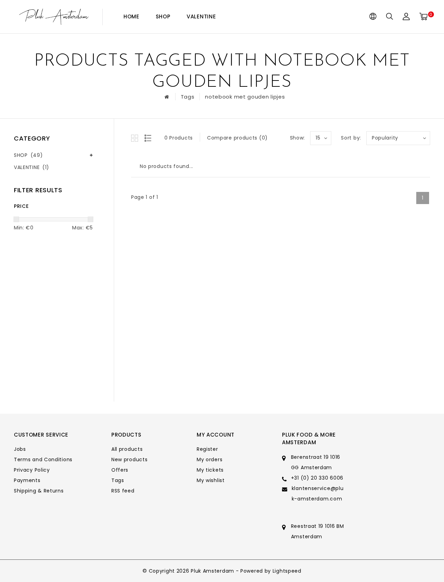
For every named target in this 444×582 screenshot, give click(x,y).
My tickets (210, 469)
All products (127, 449)
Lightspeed (287, 570)
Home (131, 16)
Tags (188, 96)
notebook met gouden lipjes (245, 96)
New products (129, 459)
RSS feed (123, 490)
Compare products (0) (237, 137)
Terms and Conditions (43, 459)
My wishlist (211, 480)
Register (207, 449)
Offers (119, 469)
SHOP (163, 16)
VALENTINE (201, 16)
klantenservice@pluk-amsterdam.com (318, 493)
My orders (209, 459)
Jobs (20, 449)
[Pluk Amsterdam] (53, 17)
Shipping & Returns (39, 490)
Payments (27, 480)
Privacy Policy (32, 469)
